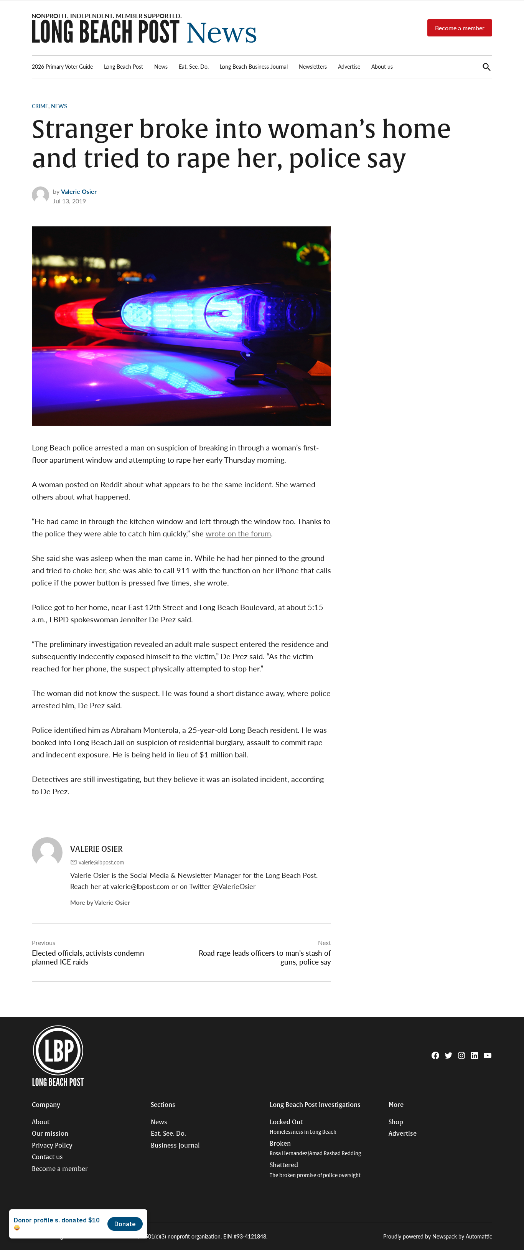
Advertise (349, 66)
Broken (315, 1148)
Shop (396, 1122)
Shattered (315, 1170)
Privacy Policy (52, 1145)
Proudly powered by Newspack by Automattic (437, 1236)
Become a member (459, 27)
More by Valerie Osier (100, 902)
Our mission (50, 1134)
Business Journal (175, 1145)
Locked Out (303, 1127)
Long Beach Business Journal (254, 66)
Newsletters (313, 66)
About (40, 1122)
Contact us (47, 1157)
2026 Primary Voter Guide (62, 66)
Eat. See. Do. (194, 66)
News (161, 66)
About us (382, 66)
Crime (40, 106)
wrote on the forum (238, 533)
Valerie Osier (79, 191)
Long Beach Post (123, 66)
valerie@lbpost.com (101, 862)
